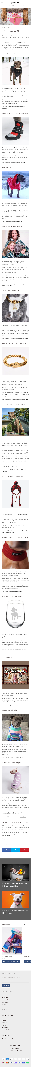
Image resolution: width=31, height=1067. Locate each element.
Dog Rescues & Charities (7, 1015)
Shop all (26, 924)
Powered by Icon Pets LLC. (15, 1050)
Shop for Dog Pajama (7, 757)
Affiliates (4, 1004)
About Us (4, 1020)
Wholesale (4, 1013)
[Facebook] (2, 1039)
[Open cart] (29, 2)
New (2, 5)
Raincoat (11, 5)
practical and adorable (22, 514)
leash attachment (14, 103)
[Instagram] (5, 1039)
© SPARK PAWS (15, 1048)
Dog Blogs (4, 1025)
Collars (19, 5)
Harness (15, 5)
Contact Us (4, 1022)
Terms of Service (6, 1029)
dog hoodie (20, 202)
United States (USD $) (15, 1045)
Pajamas (27, 5)
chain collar (6, 387)
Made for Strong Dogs (11, 961)
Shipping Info (5, 997)
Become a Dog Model (7, 1017)
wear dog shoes (13, 147)
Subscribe (6, 985)
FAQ (3, 995)
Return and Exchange (7, 999)
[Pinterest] (9, 1039)
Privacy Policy (5, 1027)
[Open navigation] (2, 2)
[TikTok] (12, 1039)
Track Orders (5, 1002)
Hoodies (23, 5)
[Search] (26, 2)
